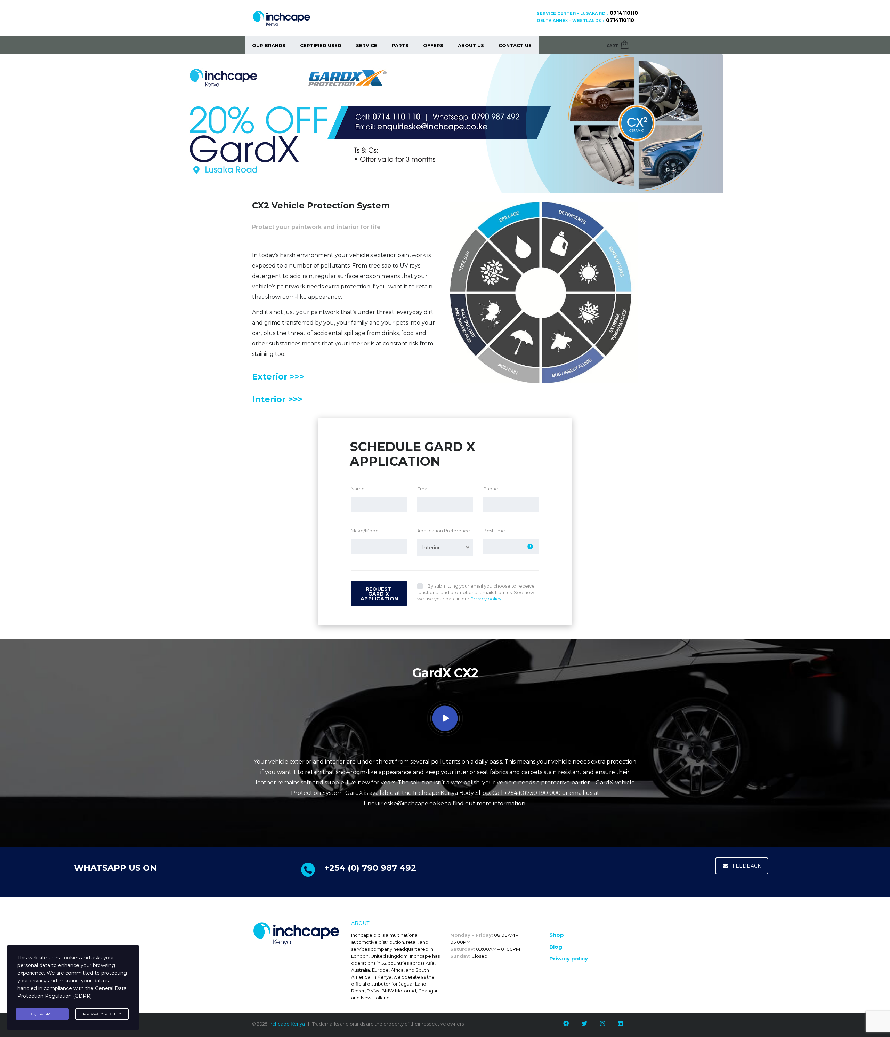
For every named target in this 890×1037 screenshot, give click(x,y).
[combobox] (445, 547)
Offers (433, 45)
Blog (555, 946)
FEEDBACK (747, 866)
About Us (471, 45)
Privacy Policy (102, 1013)
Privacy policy (568, 958)
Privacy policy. (486, 598)
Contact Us (515, 45)
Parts (400, 45)
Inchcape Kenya (286, 1024)
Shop (556, 935)
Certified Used (320, 45)
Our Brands (268, 45)
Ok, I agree (42, 1013)
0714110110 (624, 13)
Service (366, 45)
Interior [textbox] (431, 547)
